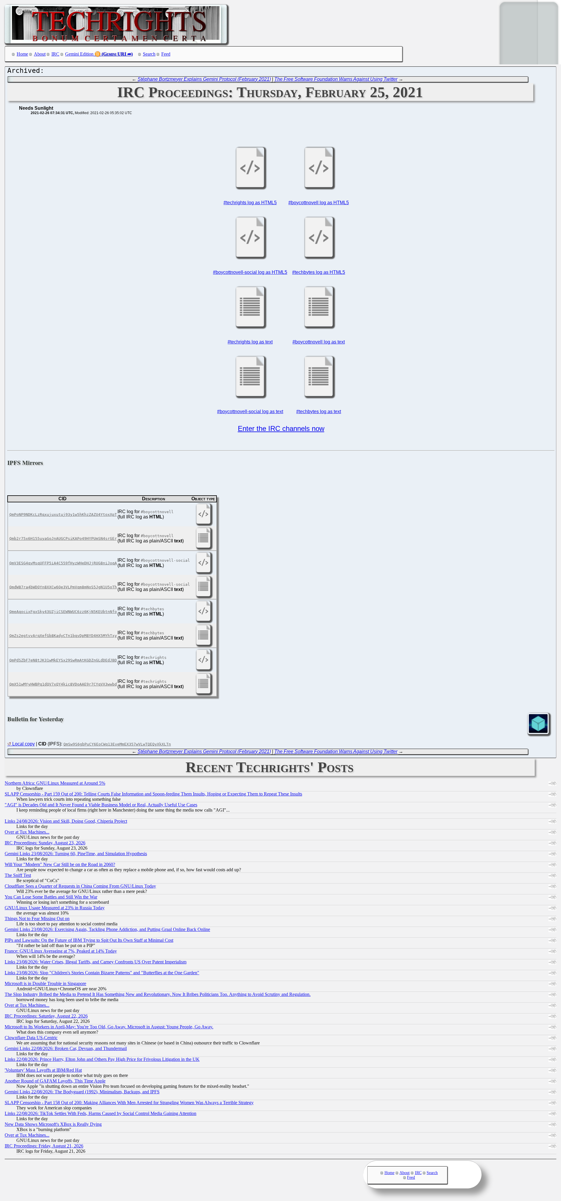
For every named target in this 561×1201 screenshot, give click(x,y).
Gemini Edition (79, 53)
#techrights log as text (250, 341)
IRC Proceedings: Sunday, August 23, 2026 (45, 842)
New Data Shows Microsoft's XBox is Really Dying (53, 1124)
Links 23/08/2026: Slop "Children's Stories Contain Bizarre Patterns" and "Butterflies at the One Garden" (102, 972)
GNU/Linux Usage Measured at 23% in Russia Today (55, 907)
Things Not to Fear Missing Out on (37, 918)
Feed (165, 53)
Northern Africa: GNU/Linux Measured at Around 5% (55, 783)
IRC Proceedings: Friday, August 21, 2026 (44, 1145)
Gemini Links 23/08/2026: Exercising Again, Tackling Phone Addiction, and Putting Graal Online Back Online (107, 929)
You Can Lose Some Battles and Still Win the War (51, 896)
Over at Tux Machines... (27, 831)
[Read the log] (250, 186)
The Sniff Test (18, 875)
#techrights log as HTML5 (250, 202)
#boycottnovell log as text (318, 341)
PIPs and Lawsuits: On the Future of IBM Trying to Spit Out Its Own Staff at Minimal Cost (89, 940)
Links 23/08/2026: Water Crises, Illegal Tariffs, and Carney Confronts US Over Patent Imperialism (95, 961)
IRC (55, 53)
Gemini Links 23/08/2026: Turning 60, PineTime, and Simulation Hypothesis (76, 853)
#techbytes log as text (318, 411)
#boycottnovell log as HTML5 (318, 202)
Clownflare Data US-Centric (31, 1037)
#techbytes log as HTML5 (318, 272)
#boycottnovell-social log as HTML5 (250, 272)
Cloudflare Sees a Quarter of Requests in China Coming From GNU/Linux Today (80, 886)
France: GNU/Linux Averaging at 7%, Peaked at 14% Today (61, 951)
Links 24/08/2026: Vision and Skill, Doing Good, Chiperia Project (66, 821)
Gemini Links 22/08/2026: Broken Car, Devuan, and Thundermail (66, 1048)
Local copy (23, 743)
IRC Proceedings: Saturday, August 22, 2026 (46, 1015)
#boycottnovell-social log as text (250, 411)
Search (149, 53)
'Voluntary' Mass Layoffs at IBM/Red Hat (43, 1070)
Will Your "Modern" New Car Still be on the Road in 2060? (60, 864)
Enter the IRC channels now (281, 428)
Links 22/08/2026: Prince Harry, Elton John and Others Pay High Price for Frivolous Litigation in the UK (102, 1059)
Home (22, 53)
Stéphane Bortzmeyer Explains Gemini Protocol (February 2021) (204, 79)
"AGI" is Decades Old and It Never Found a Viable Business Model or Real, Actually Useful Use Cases (101, 804)
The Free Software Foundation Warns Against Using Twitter (335, 79)
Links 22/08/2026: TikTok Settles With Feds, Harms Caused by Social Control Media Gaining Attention (100, 1113)
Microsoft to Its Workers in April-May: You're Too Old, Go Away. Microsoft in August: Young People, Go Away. (109, 1026)
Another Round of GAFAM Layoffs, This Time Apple (55, 1080)
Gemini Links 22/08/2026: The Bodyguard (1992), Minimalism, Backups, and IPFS (82, 1091)
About (40, 53)
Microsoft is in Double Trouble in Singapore (45, 983)
